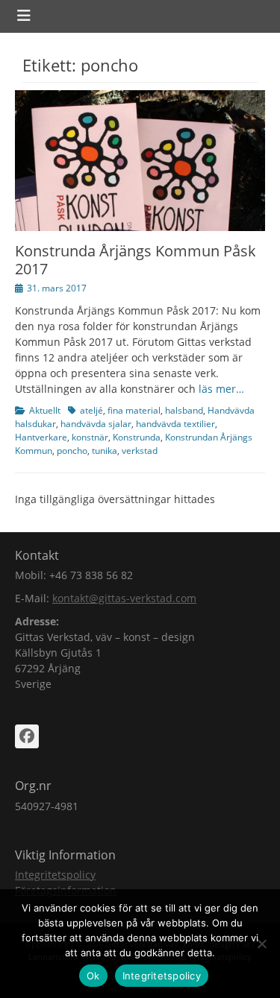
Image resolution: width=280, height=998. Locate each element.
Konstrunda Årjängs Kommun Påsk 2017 (135, 260)
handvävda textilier (175, 423)
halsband (184, 410)
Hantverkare (41, 437)
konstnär (90, 437)
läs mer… (221, 389)
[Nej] (261, 943)
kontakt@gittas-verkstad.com (124, 598)
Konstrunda (137, 437)
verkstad (140, 450)
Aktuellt (44, 410)
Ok (93, 976)
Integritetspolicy (55, 875)
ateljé (91, 410)
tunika (104, 450)
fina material (134, 410)
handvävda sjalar (95, 423)
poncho (72, 450)
